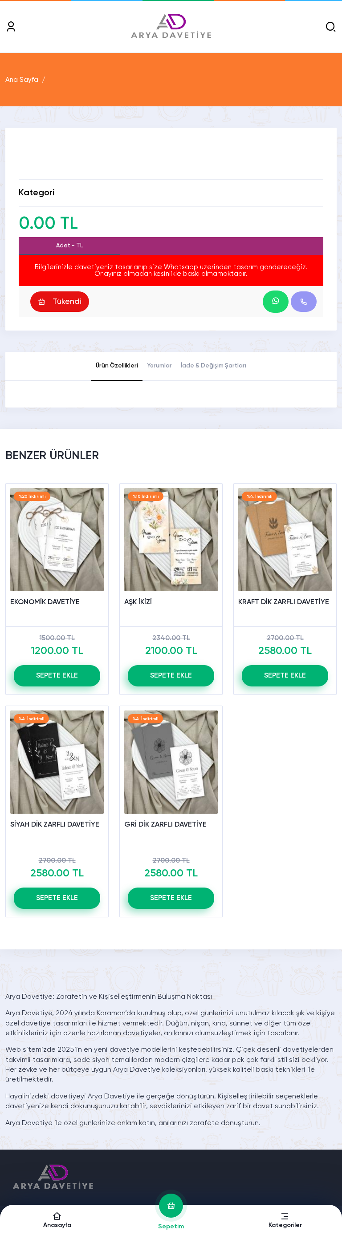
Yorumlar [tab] (159, 366)
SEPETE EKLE (57, 675)
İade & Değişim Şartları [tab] (213, 366)
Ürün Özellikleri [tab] (117, 366)
